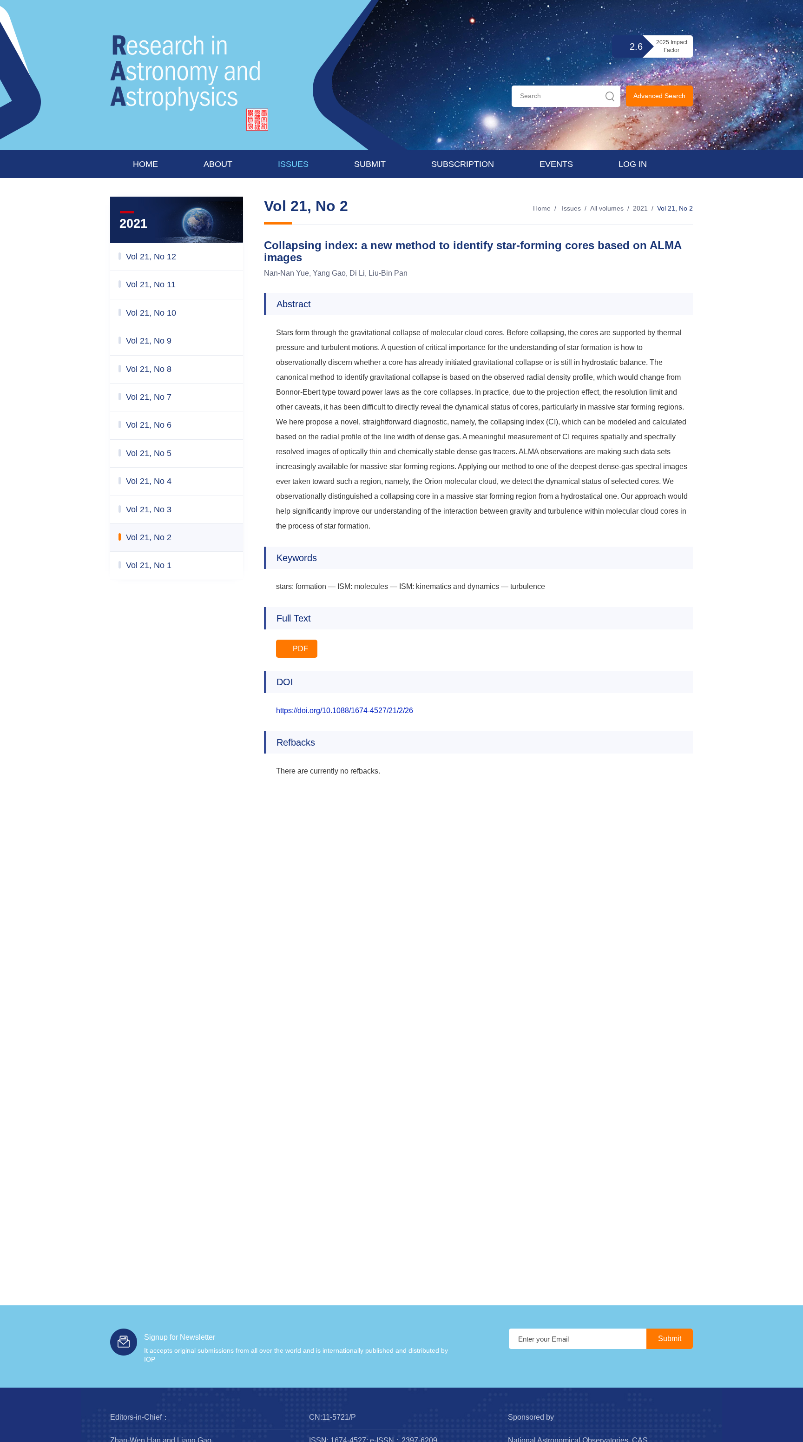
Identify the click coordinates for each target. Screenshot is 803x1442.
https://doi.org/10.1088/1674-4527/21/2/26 (344, 710)
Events (556, 164)
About (218, 164)
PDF (299, 649)
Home (145, 164)
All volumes (607, 208)
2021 (640, 208)
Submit (370, 164)
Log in (633, 164)
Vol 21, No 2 (675, 208)
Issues (293, 164)
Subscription (462, 164)
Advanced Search (659, 95)
